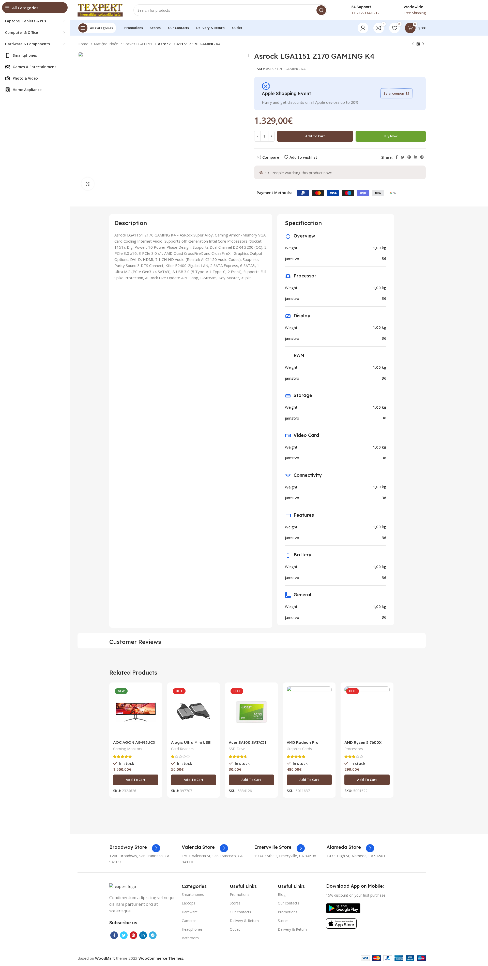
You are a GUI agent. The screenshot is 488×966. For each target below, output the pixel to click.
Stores (235, 903)
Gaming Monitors (127, 748)
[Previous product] (413, 44)
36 (384, 258)
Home (83, 43)
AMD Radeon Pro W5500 (302, 744)
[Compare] (154, 694)
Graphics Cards (299, 748)
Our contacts (240, 912)
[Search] (321, 10)
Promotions (239, 894)
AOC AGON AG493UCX (134, 742)
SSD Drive (237, 748)
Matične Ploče (106, 43)
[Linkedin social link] (416, 157)
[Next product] (423, 44)
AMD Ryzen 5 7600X (363, 742)
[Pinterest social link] (409, 157)
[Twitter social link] (402, 157)
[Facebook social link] (396, 157)
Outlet (235, 929)
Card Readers (182, 748)
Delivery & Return (244, 920)
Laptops (188, 903)
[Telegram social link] (422, 157)
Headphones (192, 929)
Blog (281, 894)
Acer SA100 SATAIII (247, 742)
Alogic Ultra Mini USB (191, 742)
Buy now (391, 136)
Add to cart (315, 136)
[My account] (363, 28)
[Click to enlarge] (87, 183)
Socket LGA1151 (139, 43)
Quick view (154, 706)
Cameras (189, 920)
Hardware (190, 912)
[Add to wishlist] (154, 717)
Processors (353, 748)
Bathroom (190, 937)
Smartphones (193, 894)
